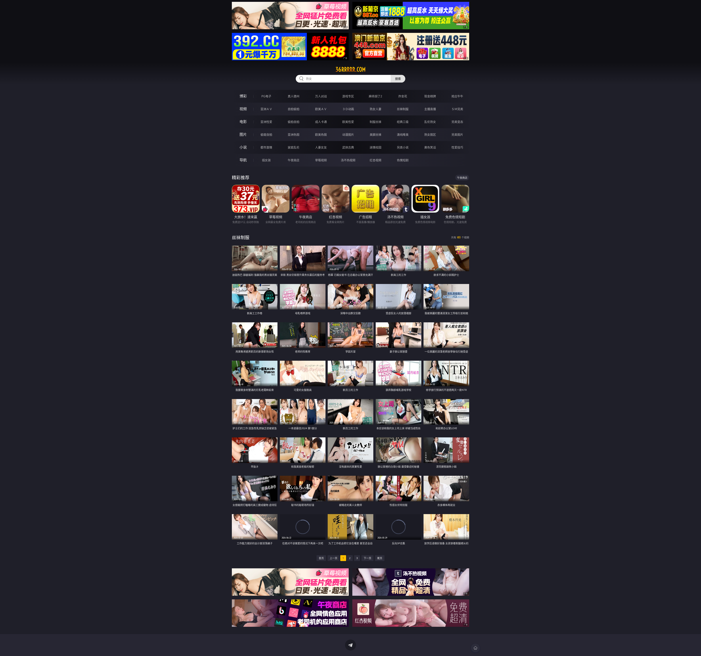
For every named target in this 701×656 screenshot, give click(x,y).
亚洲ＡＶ (266, 109)
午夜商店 (293, 160)
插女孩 (266, 160)
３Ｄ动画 (348, 109)
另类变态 (457, 122)
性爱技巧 (457, 147)
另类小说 (403, 147)
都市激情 (266, 147)
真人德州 (293, 96)
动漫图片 (348, 135)
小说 (243, 147)
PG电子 (266, 96)
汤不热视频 (348, 160)
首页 (321, 558)
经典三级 (403, 122)
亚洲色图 (293, 135)
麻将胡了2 (375, 96)
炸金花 (402, 96)
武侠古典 (348, 147)
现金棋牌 (430, 96)
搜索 (398, 79)
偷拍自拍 (293, 122)
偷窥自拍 (266, 135)
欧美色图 (321, 135)
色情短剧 (403, 160)
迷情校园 (375, 147)
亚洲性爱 (266, 122)
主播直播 (430, 109)
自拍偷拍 (293, 109)
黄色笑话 (430, 147)
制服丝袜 (375, 122)
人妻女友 (321, 147)
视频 (243, 108)
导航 (243, 160)
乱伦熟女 (430, 122)
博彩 (243, 96)
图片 (243, 134)
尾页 (379, 558)
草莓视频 (321, 160)
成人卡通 (321, 122)
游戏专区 (348, 96)
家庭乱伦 (293, 147)
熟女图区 (430, 135)
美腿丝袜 (375, 135)
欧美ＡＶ (321, 109)
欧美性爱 (348, 122)
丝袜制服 (403, 109)
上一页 (333, 558)
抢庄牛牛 (457, 96)
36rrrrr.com (351, 69)
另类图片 (457, 135)
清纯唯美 (403, 135)
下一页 (367, 558)
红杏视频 (375, 160)
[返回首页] (475, 648)
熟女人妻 (375, 109)
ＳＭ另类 (457, 109)
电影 (243, 121)
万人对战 (321, 96)
